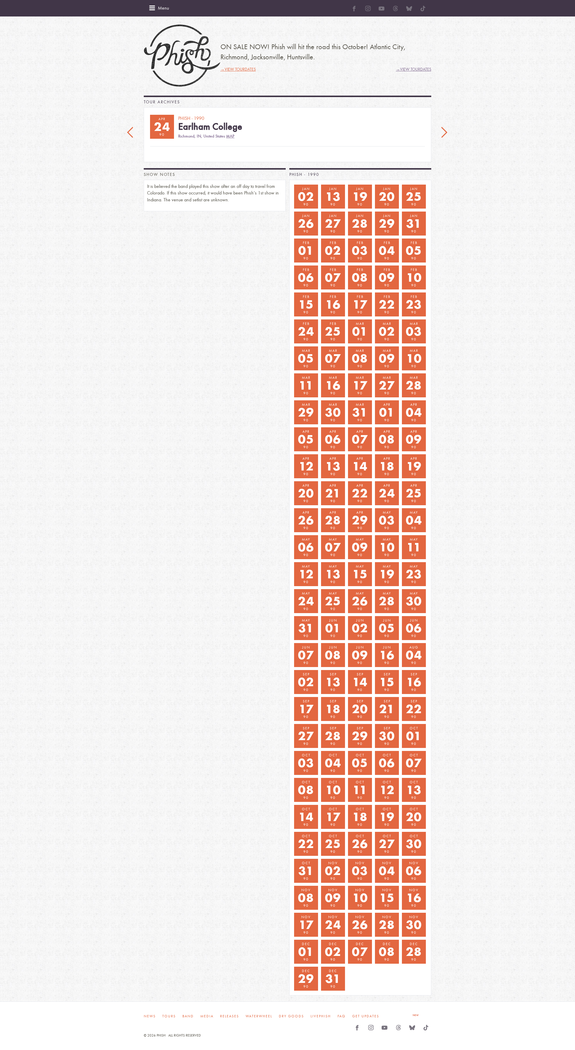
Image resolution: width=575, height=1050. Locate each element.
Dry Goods (291, 1016)
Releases (229, 1016)
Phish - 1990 (304, 174)
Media (207, 1016)
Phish (182, 56)
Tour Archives (162, 102)
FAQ (342, 1016)
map (230, 136)
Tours (169, 1016)
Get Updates (365, 1016)
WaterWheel (259, 1016)
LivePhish (321, 1016)
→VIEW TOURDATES (238, 69)
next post (444, 132)
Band (188, 1016)
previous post (130, 132)
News (150, 1016)
